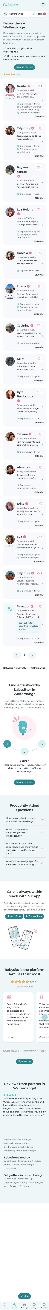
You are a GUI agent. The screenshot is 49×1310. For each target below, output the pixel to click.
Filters (40, 13)
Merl (6, 1186)
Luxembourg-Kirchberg (30, 1161)
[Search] (5, 14)
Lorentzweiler (10, 1168)
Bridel (7, 1164)
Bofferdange (27, 1164)
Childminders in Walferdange (18, 1147)
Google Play (35, 916)
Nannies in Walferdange (15, 1143)
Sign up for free (24, 67)
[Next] (32, 655)
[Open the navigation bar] (43, 4)
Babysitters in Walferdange (17, 1139)
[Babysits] (11, 4)
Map (26, 1296)
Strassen (14, 1186)
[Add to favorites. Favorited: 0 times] (41, 128)
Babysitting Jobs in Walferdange (20, 1150)
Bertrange (25, 1186)
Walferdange (35, 1182)
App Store (16, 916)
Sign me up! (24, 1061)
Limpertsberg (25, 1178)
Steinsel (15, 1164)
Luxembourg (10, 1161)
